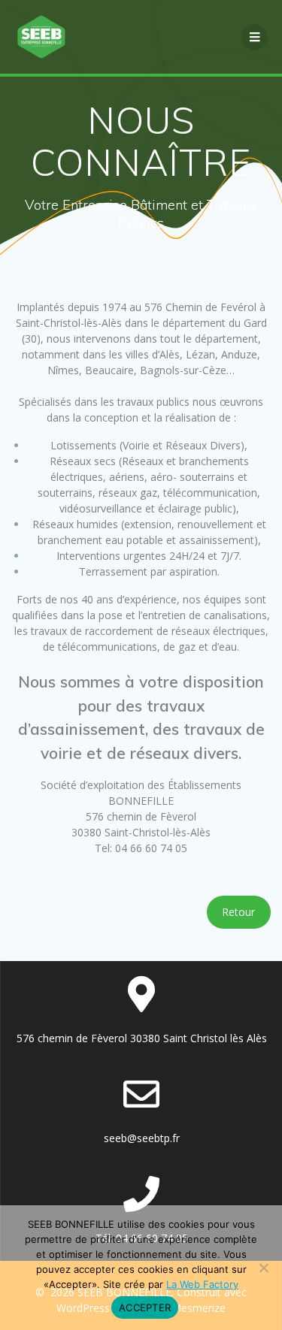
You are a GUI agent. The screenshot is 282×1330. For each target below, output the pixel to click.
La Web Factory (202, 1284)
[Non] (263, 1267)
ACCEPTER (145, 1307)
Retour (238, 912)
